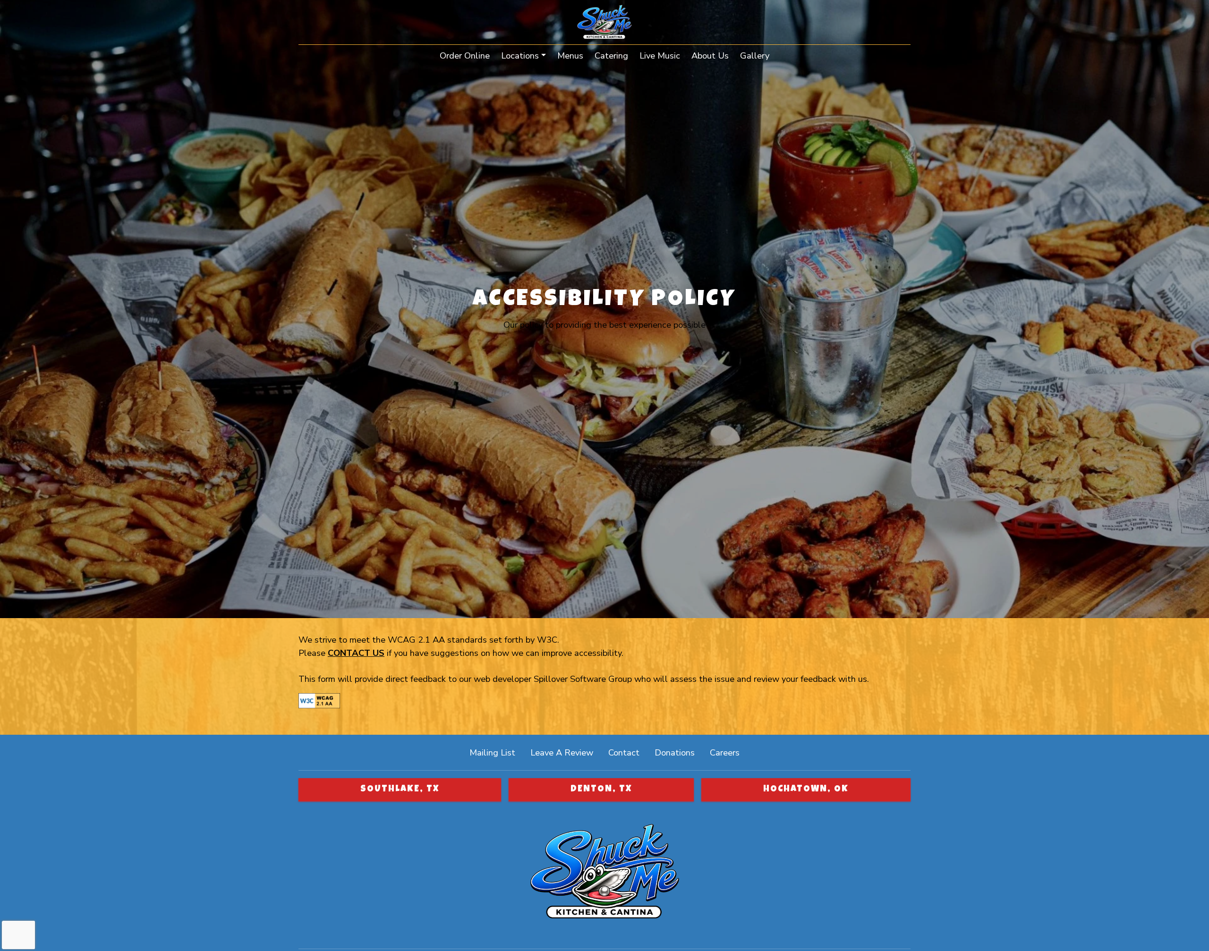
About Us (710, 55)
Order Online (467, 55)
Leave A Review (565, 752)
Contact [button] (627, 752)
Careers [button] (728, 752)
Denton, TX (601, 789)
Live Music (659, 55)
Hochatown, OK (806, 789)
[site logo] (604, 23)
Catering (611, 55)
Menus (570, 55)
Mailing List (492, 752)
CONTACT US (356, 653)
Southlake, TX (399, 789)
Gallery (754, 55)
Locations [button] (520, 55)
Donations (675, 752)
